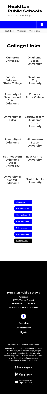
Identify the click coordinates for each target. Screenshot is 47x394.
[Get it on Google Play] (23, 374)
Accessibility (23, 327)
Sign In (23, 332)
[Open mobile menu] (42, 24)
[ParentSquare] (23, 367)
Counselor (21, 30)
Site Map (24, 322)
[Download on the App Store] (23, 382)
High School (9, 30)
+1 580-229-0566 (28, 307)
